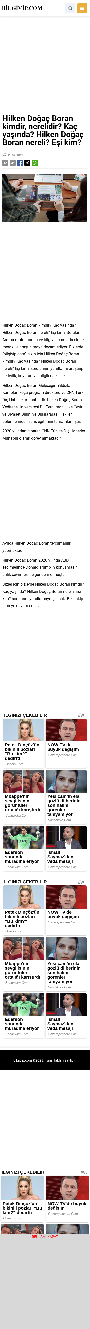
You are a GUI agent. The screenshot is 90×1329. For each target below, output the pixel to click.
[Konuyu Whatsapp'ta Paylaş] (35, 163)
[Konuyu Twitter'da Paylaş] (27, 163)
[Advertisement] (45, 67)
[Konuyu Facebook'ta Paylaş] (20, 163)
